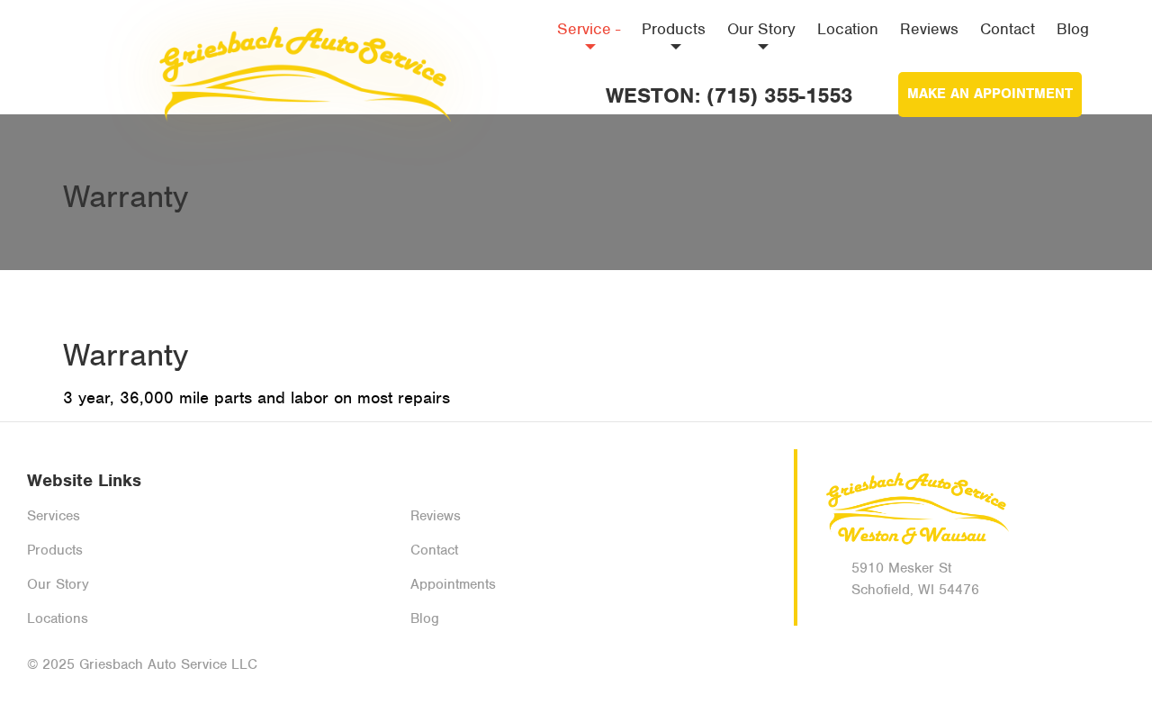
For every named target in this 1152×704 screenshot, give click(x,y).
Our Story (761, 29)
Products (674, 29)
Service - (588, 29)
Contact (1007, 29)
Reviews (929, 29)
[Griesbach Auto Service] (300, 68)
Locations (57, 618)
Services (53, 516)
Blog (1073, 29)
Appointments (453, 584)
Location (847, 29)
